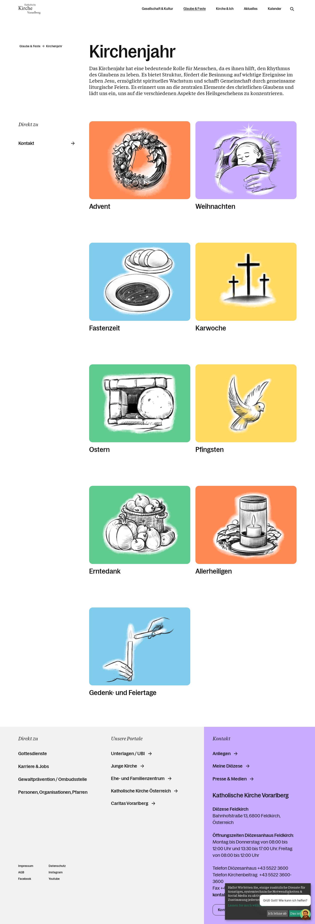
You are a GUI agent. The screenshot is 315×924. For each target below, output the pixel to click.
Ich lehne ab (277, 913)
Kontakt (26, 143)
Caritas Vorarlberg (129, 803)
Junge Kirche (124, 766)
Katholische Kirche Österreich (141, 791)
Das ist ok (297, 913)
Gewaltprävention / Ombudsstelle (52, 779)
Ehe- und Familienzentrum (138, 778)
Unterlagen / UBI (128, 753)
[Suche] (292, 9)
